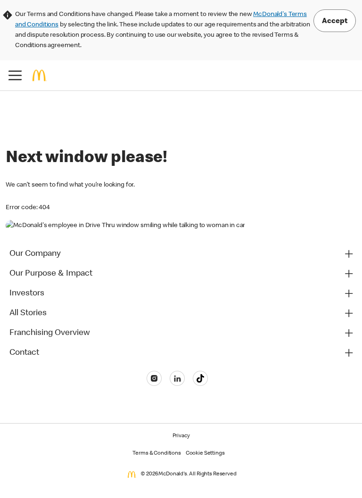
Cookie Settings (205, 454)
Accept (334, 21)
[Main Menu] (15, 75)
